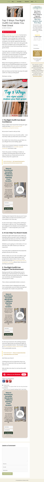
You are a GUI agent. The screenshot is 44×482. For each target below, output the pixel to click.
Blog (13, 1)
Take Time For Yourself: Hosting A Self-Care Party (15, 389)
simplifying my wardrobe (12, 35)
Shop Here (27, 1)
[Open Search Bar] (35, 1)
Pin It (25, 80)
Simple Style (6, 385)
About (32, 1)
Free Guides (19, 1)
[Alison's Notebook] (8, 1)
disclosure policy (37, 76)
